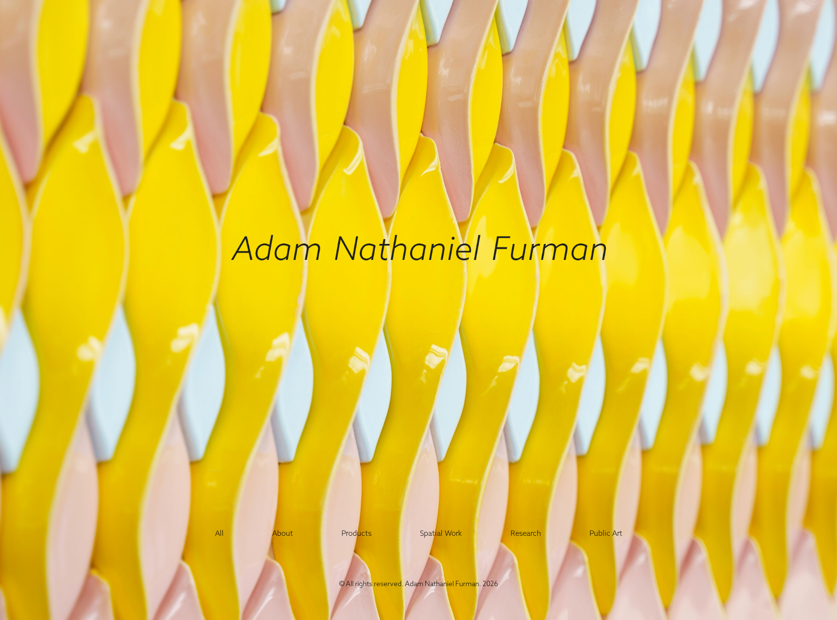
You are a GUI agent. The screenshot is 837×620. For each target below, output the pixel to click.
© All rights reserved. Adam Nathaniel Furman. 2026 (418, 583)
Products (356, 533)
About (282, 533)
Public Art (605, 533)
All (219, 533)
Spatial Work (441, 533)
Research (526, 533)
